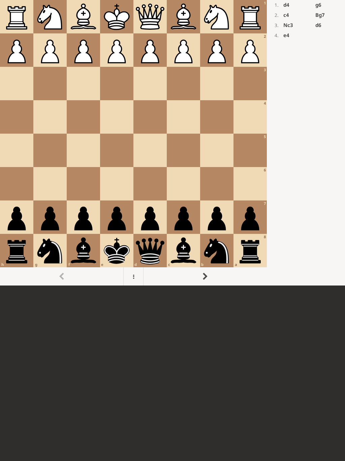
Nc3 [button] (288, 25)
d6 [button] (318, 25)
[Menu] (133, 276)
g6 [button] (318, 4)
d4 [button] (286, 4)
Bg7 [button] (320, 14)
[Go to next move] (205, 276)
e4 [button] (286, 35)
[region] (172, 143)
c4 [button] (286, 14)
